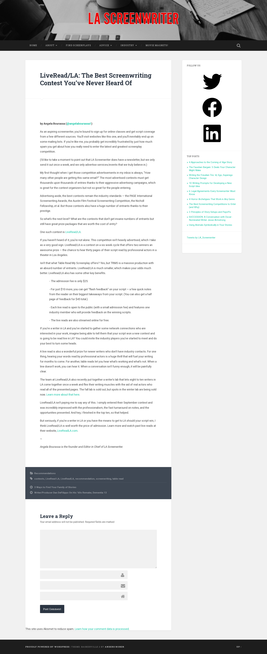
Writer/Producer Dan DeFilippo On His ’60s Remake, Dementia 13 (70, 492)
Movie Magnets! (157, 45)
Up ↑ (239, 647)
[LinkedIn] (212, 144)
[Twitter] (212, 92)
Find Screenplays (78, 45)
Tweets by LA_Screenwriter (201, 237)
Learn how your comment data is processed (102, 629)
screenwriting (103, 478)
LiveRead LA (52, 478)
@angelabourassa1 (79, 123)
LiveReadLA (67, 478)
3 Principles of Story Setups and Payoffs (210, 212)
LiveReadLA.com (67, 430)
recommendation (85, 478)
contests (39, 478)
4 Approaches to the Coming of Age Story (210, 162)
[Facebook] (212, 118)
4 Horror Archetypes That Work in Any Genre (212, 199)
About (49, 45)
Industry (127, 45)
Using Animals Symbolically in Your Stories (210, 225)
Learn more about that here (62, 394)
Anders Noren (114, 647)
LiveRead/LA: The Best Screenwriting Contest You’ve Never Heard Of (96, 79)
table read (117, 478)
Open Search (238, 45)
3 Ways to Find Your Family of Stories (55, 487)
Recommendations (45, 473)
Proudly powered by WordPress (47, 647)
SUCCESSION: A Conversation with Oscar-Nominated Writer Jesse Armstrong (210, 218)
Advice (104, 45)
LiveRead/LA (73, 232)
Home (33, 45)
